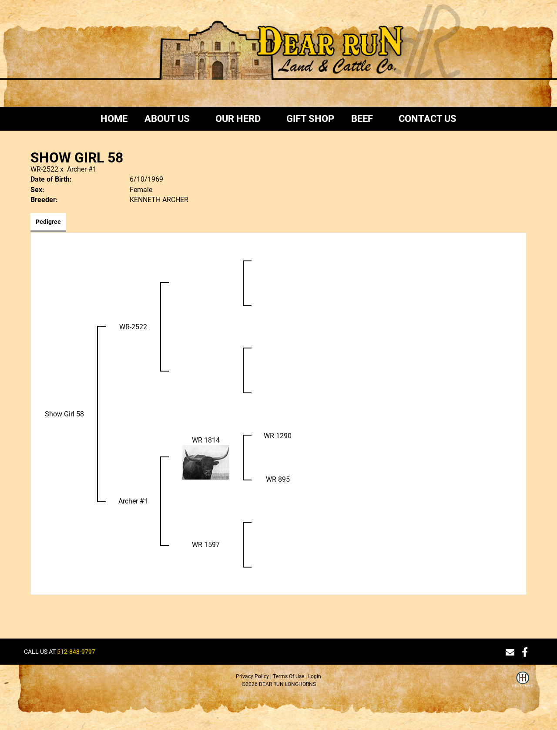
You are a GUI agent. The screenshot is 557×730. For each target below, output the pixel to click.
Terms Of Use (288, 676)
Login (314, 676)
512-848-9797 (76, 651)
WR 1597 (206, 544)
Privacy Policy (252, 676)
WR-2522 (44, 168)
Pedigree (48, 221)
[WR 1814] (205, 461)
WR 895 (278, 478)
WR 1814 (206, 439)
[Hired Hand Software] (522, 685)
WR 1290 (278, 435)
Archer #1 (82, 168)
